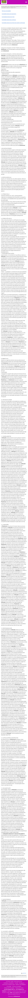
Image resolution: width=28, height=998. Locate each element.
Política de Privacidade (9, 987)
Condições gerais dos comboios (9, 19)
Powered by (14, 996)
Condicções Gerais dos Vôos (8, 16)
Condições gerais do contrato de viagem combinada (13, 22)
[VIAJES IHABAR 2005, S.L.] (4, 2)
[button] (26, 2)
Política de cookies (19, 987)
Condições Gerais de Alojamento (9, 13)
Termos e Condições (6, 10)
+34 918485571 (23, 984)
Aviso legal (9, 986)
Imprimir (24, 973)
